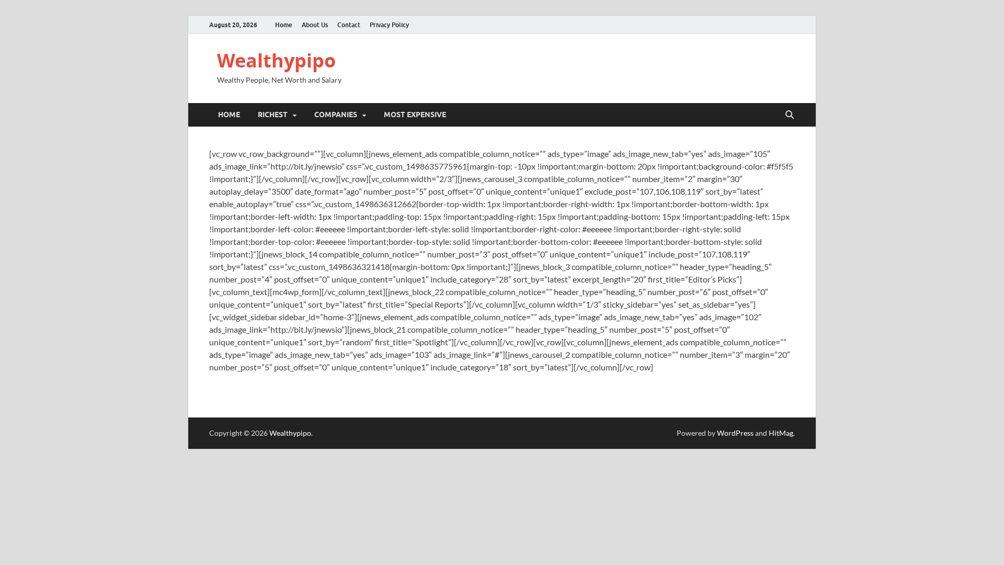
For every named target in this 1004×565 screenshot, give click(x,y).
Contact (348, 25)
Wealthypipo (276, 60)
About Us (315, 25)
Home (283, 25)
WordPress (735, 432)
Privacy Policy (389, 25)
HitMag (781, 432)
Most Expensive (415, 114)
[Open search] (789, 115)
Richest (273, 114)
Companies (335, 114)
